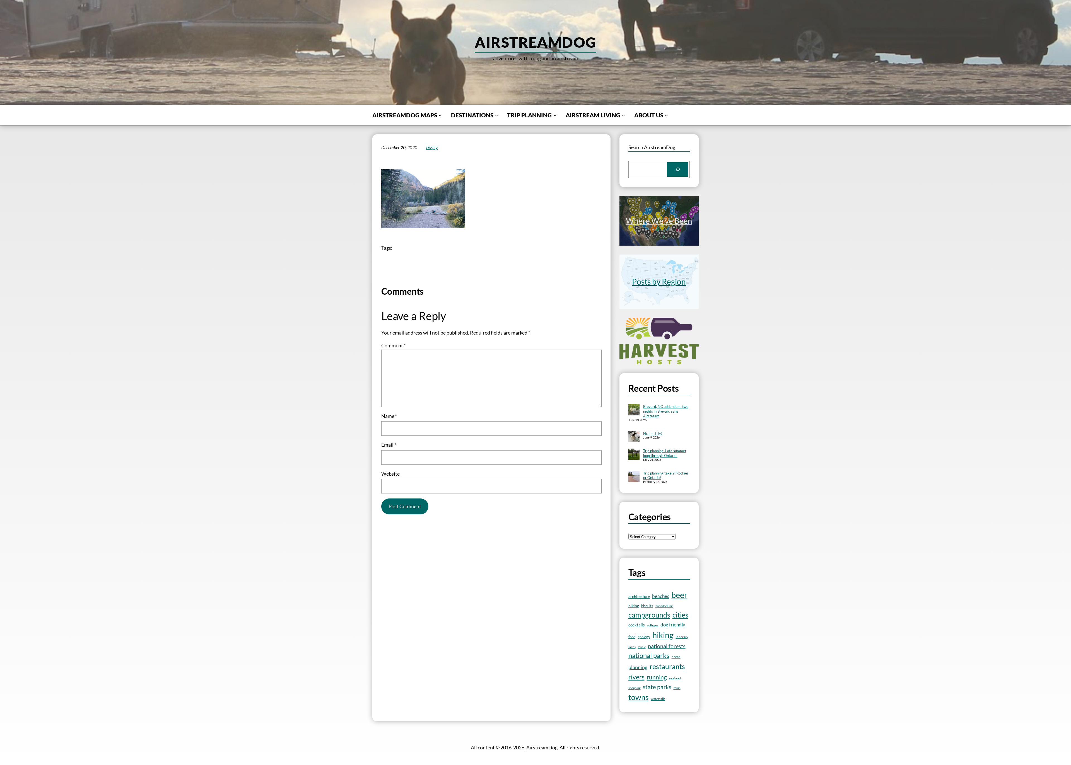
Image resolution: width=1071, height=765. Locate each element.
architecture (639, 596)
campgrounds (649, 615)
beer (679, 595)
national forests (667, 646)
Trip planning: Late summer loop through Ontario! (664, 453)
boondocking (664, 606)
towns (638, 697)
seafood (675, 678)
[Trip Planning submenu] (555, 115)
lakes (632, 647)
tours (677, 688)
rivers (636, 677)
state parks (657, 686)
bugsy (432, 147)
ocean (676, 657)
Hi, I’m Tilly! (652, 433)
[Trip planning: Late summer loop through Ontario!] (634, 455)
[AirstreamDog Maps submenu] (440, 115)
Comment (393, 345)
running (657, 677)
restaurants (667, 666)
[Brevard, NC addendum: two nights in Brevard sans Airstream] (634, 410)
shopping (634, 688)
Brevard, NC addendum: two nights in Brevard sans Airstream (665, 411)
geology (644, 637)
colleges (652, 625)
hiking (663, 635)
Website (390, 474)
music (642, 647)
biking (633, 605)
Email (388, 445)
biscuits (647, 606)
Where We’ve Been (659, 221)
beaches (660, 596)
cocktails (636, 624)
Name (389, 416)
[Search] (677, 169)
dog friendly (672, 625)
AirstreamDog (535, 42)
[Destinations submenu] (496, 115)
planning (637, 667)
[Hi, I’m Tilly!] (634, 437)
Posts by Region (659, 281)
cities (680, 615)
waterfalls (658, 699)
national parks (648, 655)
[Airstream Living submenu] (623, 115)
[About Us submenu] (666, 115)
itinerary (682, 637)
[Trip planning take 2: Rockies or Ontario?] (634, 477)
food (631, 637)
